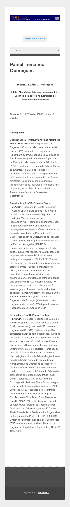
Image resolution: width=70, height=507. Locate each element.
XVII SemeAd (43, 492)
